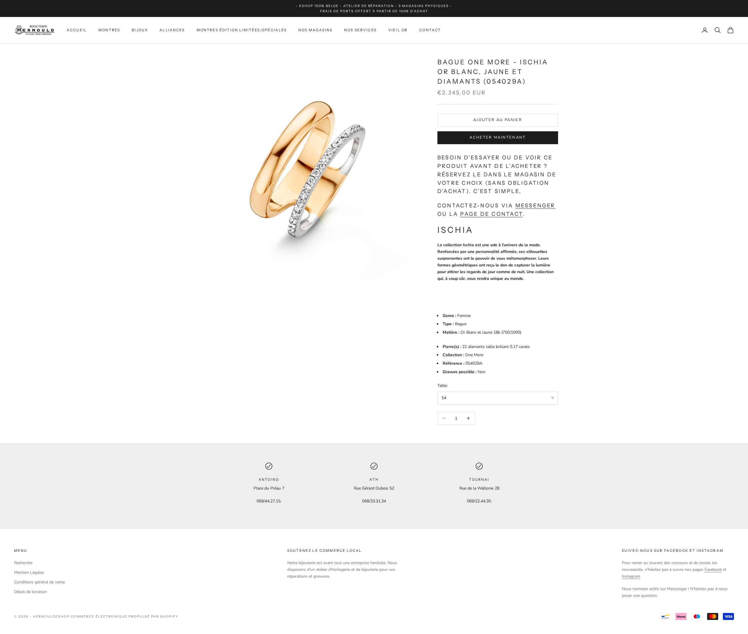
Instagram (631, 576)
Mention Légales (29, 572)
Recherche (23, 563)
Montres (109, 30)
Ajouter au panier (497, 120)
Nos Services (360, 30)
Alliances (172, 30)
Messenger (535, 205)
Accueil (77, 30)
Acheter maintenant (498, 137)
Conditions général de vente (39, 582)
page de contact (491, 214)
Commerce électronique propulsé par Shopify (124, 616)
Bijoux (140, 30)
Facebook (713, 569)
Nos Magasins (315, 30)
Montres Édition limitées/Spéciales (242, 30)
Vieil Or (398, 30)
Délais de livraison (30, 592)
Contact (430, 30)
